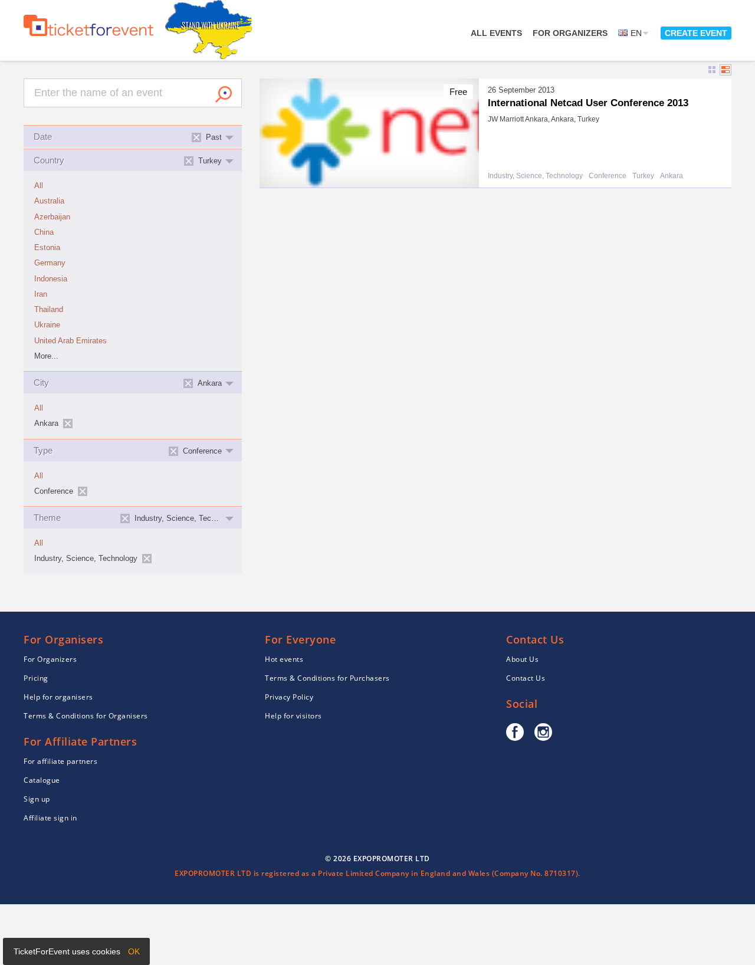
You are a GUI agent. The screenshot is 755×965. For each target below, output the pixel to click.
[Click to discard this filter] (68, 423)
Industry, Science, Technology (535, 176)
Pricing (36, 678)
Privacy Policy (289, 697)
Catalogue (42, 780)
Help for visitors (293, 716)
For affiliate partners (60, 761)
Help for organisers (58, 697)
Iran (40, 294)
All (38, 186)
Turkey (643, 176)
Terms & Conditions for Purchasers (327, 678)
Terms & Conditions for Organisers (86, 716)
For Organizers (570, 33)
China (44, 232)
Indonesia (50, 279)
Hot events (284, 659)
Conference (607, 176)
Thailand (48, 310)
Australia (49, 201)
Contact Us (525, 678)
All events (496, 33)
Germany (49, 263)
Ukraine (47, 325)
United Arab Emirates (70, 341)
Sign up (37, 799)
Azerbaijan (52, 217)
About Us (522, 659)
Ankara (671, 176)
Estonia (47, 248)
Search (223, 94)
